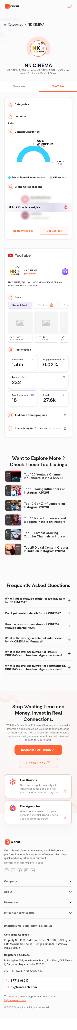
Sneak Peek (35, 763)
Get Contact (53, 230)
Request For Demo (36, 750)
